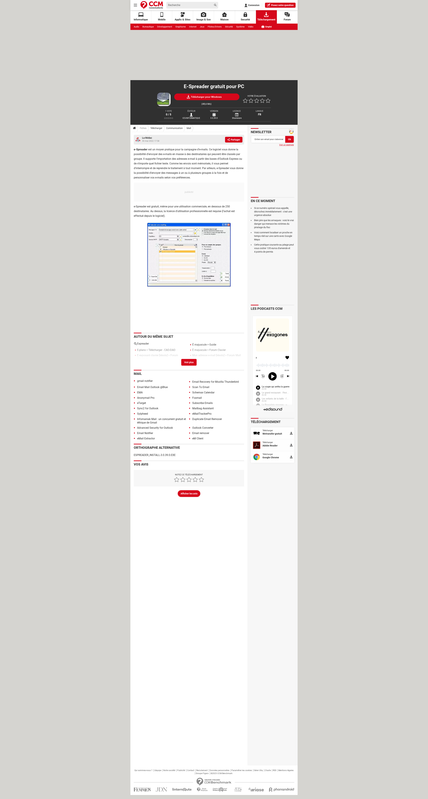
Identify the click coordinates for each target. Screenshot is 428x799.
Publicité (181, 770)
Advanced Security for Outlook (155, 427)
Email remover (200, 433)
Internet (192, 26)
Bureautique (148, 26)
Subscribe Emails (202, 403)
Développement (164, 26)
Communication (174, 128)
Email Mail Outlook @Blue (152, 387)
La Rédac (147, 137)
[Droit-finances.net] (202, 789)
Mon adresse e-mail (203, 355)
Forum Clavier (217, 350)
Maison (224, 19)
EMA (140, 392)
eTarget (141, 403)
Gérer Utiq (258, 770)
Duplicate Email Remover (207, 419)
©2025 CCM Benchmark (221, 773)
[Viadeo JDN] (237, 789)
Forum (287, 19)
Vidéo (250, 26)
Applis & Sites (182, 19)
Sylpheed (142, 413)
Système (240, 26)
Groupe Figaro (202, 773)
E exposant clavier (147, 355)
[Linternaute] (182, 789)
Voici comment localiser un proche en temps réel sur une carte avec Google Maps (273, 236)
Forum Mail (234, 355)
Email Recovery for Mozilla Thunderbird (215, 381)
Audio (136, 26)
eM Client (197, 438)
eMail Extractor (146, 438)
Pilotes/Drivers (215, 26)
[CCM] (151, 5)
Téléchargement (266, 19)
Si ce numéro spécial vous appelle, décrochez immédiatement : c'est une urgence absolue (273, 211)
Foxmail (197, 397)
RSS (274, 770)
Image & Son (203, 19)
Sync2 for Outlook (147, 408)
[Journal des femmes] (142, 789)
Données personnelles (219, 770)
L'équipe (157, 770)
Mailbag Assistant (203, 408)
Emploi (268, 26)
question (282, 5)
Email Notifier (145, 433)
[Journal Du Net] (161, 789)
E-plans (141, 350)
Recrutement (202, 770)
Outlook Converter (202, 427)
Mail (189, 128)
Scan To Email (200, 387)
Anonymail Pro (145, 397)
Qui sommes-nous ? (143, 770)
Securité (245, 19)
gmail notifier (145, 381)
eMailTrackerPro (201, 413)
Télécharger (156, 128)
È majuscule (199, 350)
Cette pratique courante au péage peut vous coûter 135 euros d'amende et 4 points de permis (274, 248)
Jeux (202, 26)
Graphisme (180, 26)
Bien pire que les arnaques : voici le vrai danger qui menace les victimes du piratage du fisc (274, 224)
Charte (268, 770)
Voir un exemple (286, 145)
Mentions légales (286, 770)
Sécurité (229, 26)
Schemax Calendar (203, 392)
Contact (190, 770)
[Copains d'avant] (220, 789)
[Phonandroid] (281, 789)
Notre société (169, 770)
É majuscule (199, 344)
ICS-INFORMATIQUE (191, 118)
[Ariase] (256, 789)
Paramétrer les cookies (241, 770)
